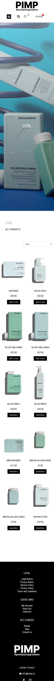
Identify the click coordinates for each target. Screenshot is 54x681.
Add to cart (13, 302)
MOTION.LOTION (40, 517)
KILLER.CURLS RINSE (13, 347)
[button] (9, 16)
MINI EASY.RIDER (13, 460)
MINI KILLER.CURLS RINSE (40, 460)
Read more (14, 415)
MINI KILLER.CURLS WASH (14, 517)
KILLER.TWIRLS (13, 404)
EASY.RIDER (13, 291)
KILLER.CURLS (40, 291)
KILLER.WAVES (40, 404)
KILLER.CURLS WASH (40, 347)
